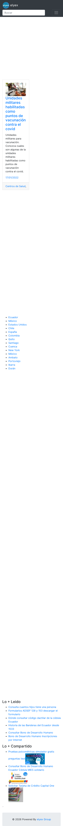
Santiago (13, 342)
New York (14, 350)
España (12, 331)
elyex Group (44, 819)
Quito (11, 339)
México (12, 320)
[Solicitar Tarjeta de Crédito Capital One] (15, 794)
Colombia (14, 335)
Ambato (13, 357)
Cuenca (12, 346)
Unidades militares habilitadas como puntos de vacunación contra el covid (16, 113)
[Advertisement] (31, 48)
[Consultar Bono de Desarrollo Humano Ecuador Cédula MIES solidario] (18, 777)
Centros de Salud (16, 186)
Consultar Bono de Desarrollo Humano (30, 732)
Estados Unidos (17, 324)
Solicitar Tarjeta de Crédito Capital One (31, 785)
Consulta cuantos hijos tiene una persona (32, 706)
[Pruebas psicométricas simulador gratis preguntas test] (35, 758)
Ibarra (11, 364)
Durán (11, 368)
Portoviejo (14, 361)
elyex (13, 5)
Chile (11, 328)
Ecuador (13, 317)
